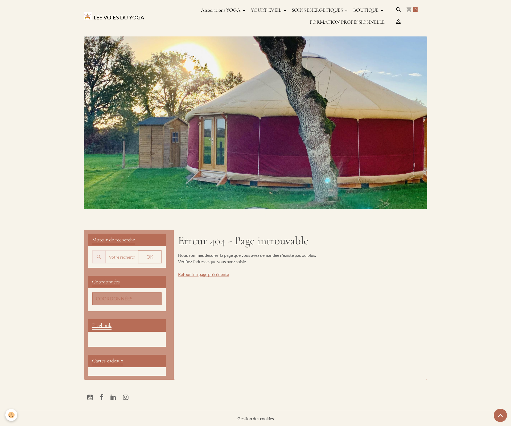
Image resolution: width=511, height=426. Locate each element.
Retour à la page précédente (203, 274)
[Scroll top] (500, 415)
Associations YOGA (221, 10)
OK (149, 257)
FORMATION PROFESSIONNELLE (347, 22)
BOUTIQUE (366, 10)
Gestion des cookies (255, 418)
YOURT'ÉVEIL (266, 10)
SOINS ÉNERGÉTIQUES (318, 10)
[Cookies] (11, 415)
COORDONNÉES (114, 298)
